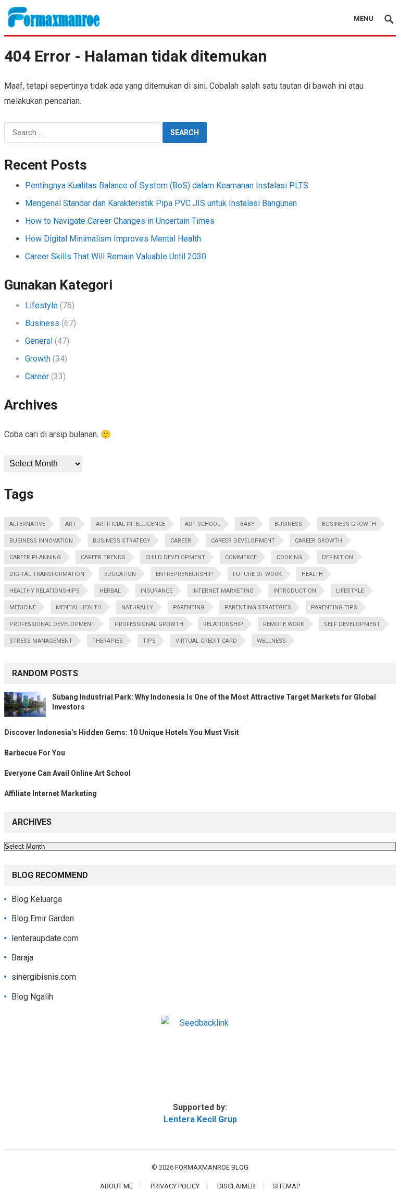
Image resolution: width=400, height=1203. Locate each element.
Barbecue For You (34, 753)
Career (37, 376)
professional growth (149, 624)
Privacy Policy (175, 1186)
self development (352, 624)
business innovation (41, 540)
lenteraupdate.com (45, 938)
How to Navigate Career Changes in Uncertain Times (120, 221)
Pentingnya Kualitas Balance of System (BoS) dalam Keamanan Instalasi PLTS (166, 185)
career (180, 540)
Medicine (22, 607)
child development (175, 557)
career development (243, 540)
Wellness (271, 640)
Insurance (156, 590)
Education (120, 574)
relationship (223, 624)
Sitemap (286, 1186)
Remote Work (283, 624)
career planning (35, 557)
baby (247, 524)
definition (337, 557)
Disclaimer (236, 1186)
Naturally (137, 607)
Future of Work (257, 574)
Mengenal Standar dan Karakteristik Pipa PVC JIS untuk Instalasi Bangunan (161, 203)
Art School (202, 524)
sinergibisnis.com (43, 977)
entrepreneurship (184, 574)
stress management (40, 640)
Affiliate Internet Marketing (50, 793)
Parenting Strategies (257, 607)
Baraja (22, 958)
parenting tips (334, 607)
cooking (289, 557)
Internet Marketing (223, 590)
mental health (79, 607)
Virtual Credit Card (206, 640)
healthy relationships (44, 590)
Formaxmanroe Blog (211, 1167)
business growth (349, 524)
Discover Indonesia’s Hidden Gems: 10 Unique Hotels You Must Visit (121, 732)
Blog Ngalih (32, 997)
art (70, 524)
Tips (149, 640)
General (39, 341)
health (312, 574)
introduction (294, 590)
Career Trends (103, 557)
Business (42, 323)
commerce (241, 557)
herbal (110, 590)
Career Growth (318, 540)
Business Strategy (122, 540)
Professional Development (52, 624)
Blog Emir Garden (42, 918)
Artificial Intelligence (130, 524)
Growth (38, 359)
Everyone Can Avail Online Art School (67, 773)
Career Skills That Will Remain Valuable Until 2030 (115, 256)
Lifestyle (41, 305)
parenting (189, 607)
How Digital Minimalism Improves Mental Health (113, 239)
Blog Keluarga (36, 899)
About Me (116, 1186)
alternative (27, 524)
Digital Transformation (46, 574)
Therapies (107, 640)
